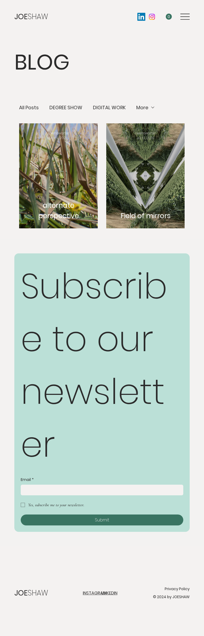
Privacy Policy (177, 589)
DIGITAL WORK (109, 107)
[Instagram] (152, 17)
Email (27, 479)
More (142, 107)
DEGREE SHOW (65, 107)
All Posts (29, 107)
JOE (31, 16)
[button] (169, 17)
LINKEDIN (109, 593)
